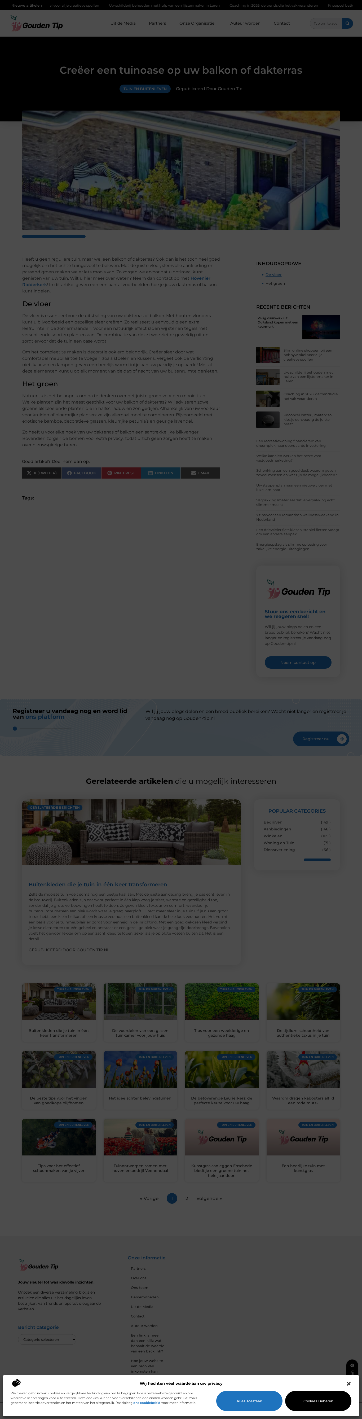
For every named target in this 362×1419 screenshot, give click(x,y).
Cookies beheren (318, 1401)
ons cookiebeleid (146, 1403)
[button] (348, 1383)
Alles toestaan (249, 1401)
